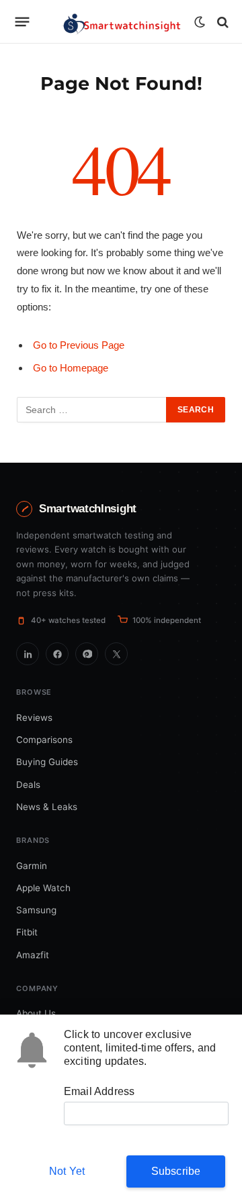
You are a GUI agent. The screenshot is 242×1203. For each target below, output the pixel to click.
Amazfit (32, 955)
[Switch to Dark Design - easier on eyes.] (199, 22)
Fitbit (27, 932)
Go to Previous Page (78, 345)
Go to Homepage (70, 368)
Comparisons (44, 739)
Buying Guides (47, 761)
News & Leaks (46, 806)
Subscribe (176, 1171)
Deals (28, 784)
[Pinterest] (86, 653)
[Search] (221, 22)
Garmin (31, 865)
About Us (36, 1013)
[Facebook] (57, 653)
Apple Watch (43, 887)
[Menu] (22, 22)
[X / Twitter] (116, 653)
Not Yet (67, 1171)
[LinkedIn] (27, 653)
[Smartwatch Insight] (121, 22)
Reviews (34, 717)
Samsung (36, 910)
